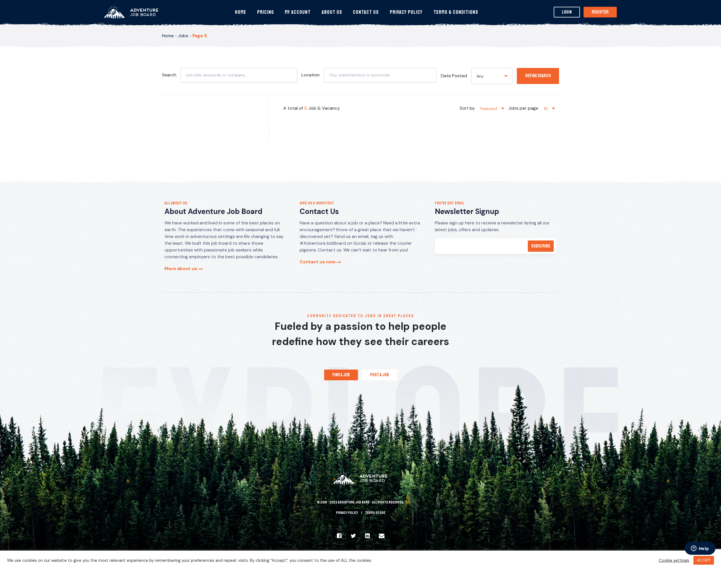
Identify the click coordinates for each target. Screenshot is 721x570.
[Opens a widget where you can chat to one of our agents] (699, 549)
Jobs (183, 36)
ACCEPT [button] (704, 560)
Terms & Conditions (455, 12)
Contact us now (318, 262)
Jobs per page (523, 108)
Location (310, 75)
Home (240, 12)
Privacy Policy (406, 12)
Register (600, 12)
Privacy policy (347, 513)
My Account (298, 12)
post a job (379, 375)
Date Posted (454, 76)
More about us (181, 268)
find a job (341, 375)
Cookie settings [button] (674, 560)
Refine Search (538, 76)
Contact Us (366, 12)
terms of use (375, 513)
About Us (332, 12)
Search (169, 75)
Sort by (467, 108)
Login (567, 12)
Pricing (265, 12)
